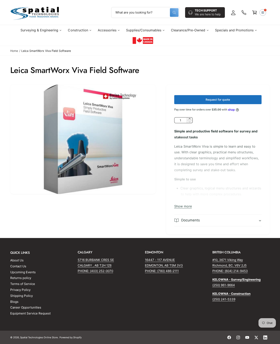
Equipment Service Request (30, 313)
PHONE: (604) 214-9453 (230, 271)
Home (14, 50)
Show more (183, 206)
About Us (17, 260)
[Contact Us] (244, 12)
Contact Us (18, 266)
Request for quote (218, 99)
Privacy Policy (20, 290)
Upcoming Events (23, 272)
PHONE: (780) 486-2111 (162, 271)
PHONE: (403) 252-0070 (95, 271)
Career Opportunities (25, 307)
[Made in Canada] (143, 40)
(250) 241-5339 (223, 299)
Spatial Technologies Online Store (39, 337)
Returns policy (20, 278)
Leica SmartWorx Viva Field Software (46, 50)
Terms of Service (22, 284)
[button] (254, 12)
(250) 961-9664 (223, 285)
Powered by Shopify (70, 337)
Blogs (14, 302)
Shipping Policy (21, 296)
